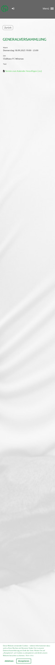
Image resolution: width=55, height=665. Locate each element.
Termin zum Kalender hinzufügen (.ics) (23, 71)
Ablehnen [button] (9, 661)
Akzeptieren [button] (23, 661)
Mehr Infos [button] (30, 655)
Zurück (7, 27)
